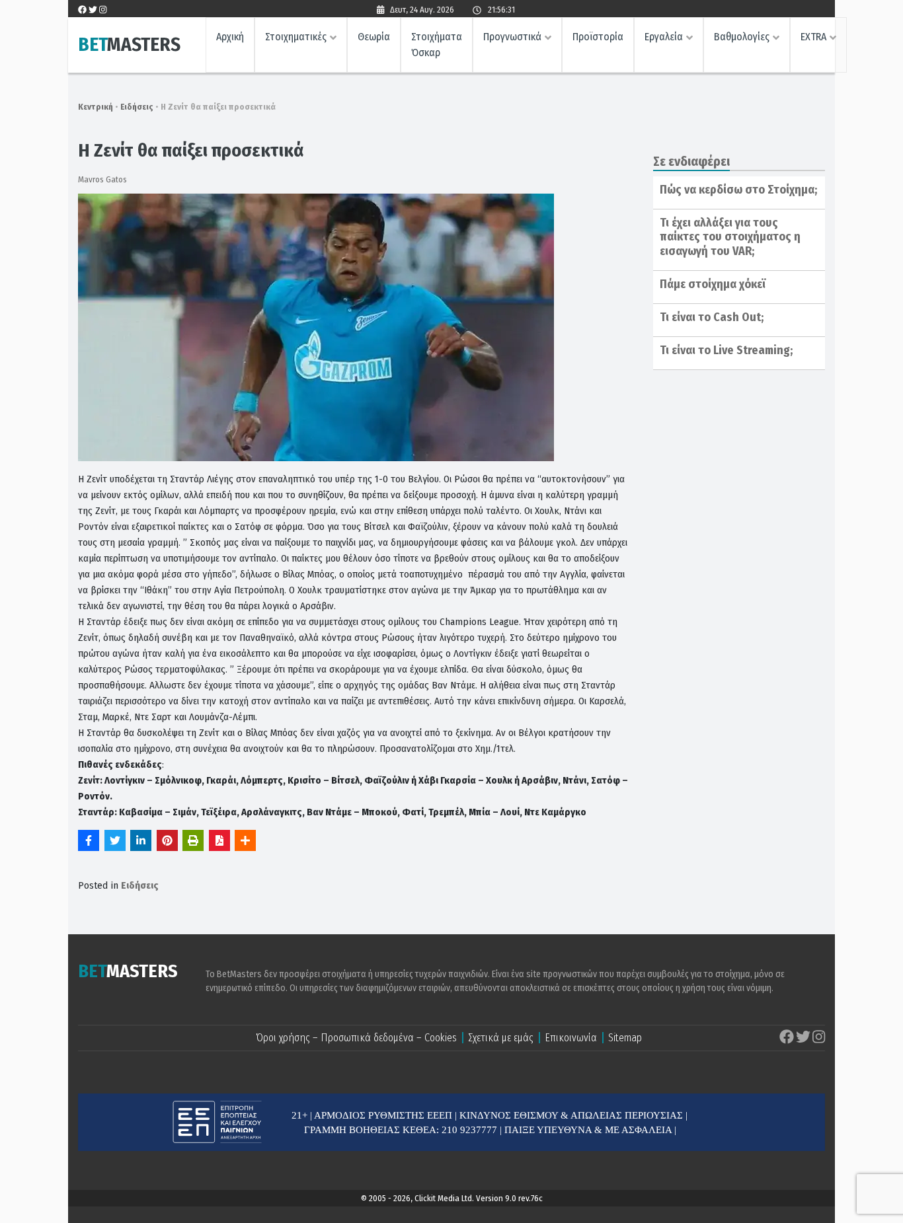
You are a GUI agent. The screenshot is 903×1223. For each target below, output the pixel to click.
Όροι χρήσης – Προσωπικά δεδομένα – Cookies (356, 1037)
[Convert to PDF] (219, 840)
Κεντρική (95, 107)
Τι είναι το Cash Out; (712, 317)
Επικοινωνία (571, 1037)
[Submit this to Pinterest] (167, 840)
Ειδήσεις (136, 107)
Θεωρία (374, 36)
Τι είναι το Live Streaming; (726, 350)
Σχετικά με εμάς (500, 1037)
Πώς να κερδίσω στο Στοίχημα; (738, 189)
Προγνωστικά (512, 36)
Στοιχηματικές (296, 36)
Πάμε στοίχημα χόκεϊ (713, 284)
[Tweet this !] (115, 840)
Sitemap (625, 1037)
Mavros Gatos (102, 179)
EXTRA (813, 36)
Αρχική (230, 36)
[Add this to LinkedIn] (140, 840)
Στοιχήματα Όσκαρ (436, 44)
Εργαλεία (664, 36)
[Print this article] (193, 840)
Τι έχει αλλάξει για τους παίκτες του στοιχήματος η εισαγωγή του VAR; (730, 236)
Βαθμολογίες (741, 36)
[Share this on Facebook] (88, 840)
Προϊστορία (597, 36)
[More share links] (245, 840)
